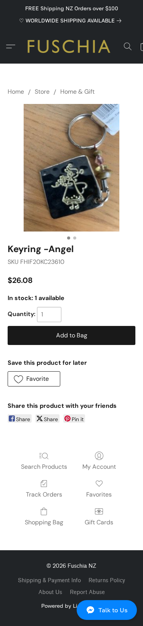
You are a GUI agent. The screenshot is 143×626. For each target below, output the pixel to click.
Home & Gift (77, 92)
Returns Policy (106, 580)
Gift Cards (99, 522)
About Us (50, 592)
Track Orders (44, 494)
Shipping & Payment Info (49, 580)
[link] (71, 20)
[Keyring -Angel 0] (71, 168)
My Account (99, 467)
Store (42, 92)
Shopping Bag (44, 522)
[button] (71, 610)
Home (16, 92)
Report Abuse (87, 592)
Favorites (99, 494)
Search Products (44, 467)
